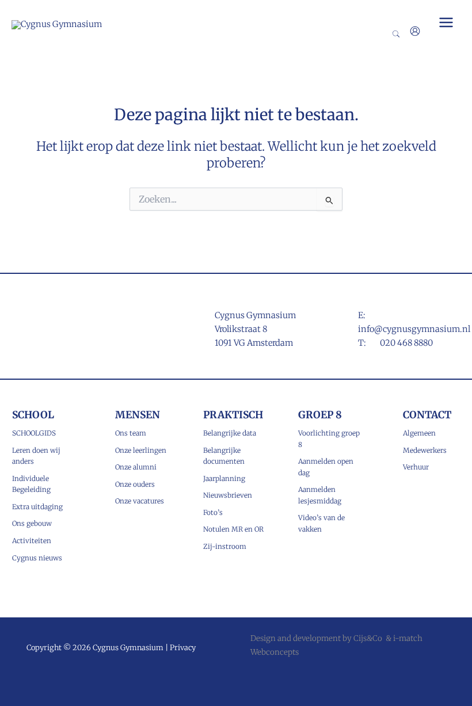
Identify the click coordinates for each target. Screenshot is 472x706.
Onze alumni (136, 467)
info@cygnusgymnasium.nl (414, 329)
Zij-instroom (224, 546)
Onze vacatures (139, 501)
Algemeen (419, 433)
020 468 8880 (406, 343)
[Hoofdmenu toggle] (446, 22)
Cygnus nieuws (37, 558)
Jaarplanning (224, 478)
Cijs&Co (367, 638)
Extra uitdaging (37, 506)
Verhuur (416, 467)
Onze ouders (135, 484)
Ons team (130, 433)
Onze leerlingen (140, 450)
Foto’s (213, 512)
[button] (396, 34)
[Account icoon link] (415, 31)
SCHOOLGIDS (34, 433)
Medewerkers (425, 450)
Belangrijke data (229, 433)
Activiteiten (31, 540)
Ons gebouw (32, 523)
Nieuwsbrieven (227, 495)
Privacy (183, 647)
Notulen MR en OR (233, 529)
